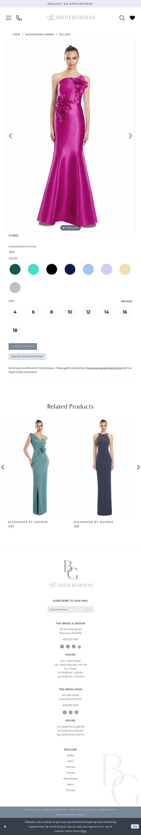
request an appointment (70, 3)
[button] (8, 18)
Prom (70, 761)
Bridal (70, 755)
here (83, 831)
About (70, 784)
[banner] (70, 18)
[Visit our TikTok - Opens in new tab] (73, 646)
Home (16, 34)
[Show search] (122, 18)
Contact (70, 790)
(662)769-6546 (70, 705)
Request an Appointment (27, 356)
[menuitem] (8, 18)
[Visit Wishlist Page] (132, 18)
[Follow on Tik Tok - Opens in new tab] (76, 712)
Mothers (70, 767)
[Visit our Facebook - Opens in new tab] (62, 646)
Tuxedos (70, 772)
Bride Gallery (70, 778)
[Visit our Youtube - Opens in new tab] (79, 646)
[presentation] (38, 467)
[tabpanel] (70, 136)
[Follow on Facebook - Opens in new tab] (65, 712)
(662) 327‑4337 (70, 639)
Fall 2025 (64, 34)
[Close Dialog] (5, 826)
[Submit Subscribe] (88, 609)
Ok (135, 826)
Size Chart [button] (126, 300)
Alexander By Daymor (39, 34)
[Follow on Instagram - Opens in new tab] (70, 712)
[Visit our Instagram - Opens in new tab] (68, 646)
